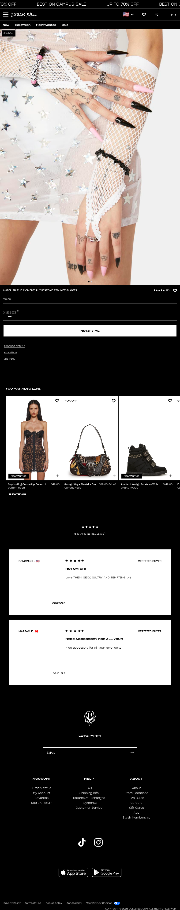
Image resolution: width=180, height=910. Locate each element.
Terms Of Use (33, 903)
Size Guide (136, 798)
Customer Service (89, 807)
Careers (136, 802)
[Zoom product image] (90, 157)
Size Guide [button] (10, 352)
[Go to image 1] (89, 281)
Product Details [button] (14, 346)
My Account (41, 793)
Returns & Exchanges (89, 798)
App (136, 812)
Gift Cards (136, 807)
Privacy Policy (12, 903)
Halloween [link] (22, 24)
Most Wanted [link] (46, 24)
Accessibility (74, 903)
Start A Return (41, 802)
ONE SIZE (9, 312)
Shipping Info (89, 793)
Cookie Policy (54, 903)
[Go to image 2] (91, 281)
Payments (89, 802)
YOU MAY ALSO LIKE (23, 388)
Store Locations (136, 793)
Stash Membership (136, 817)
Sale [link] (65, 24)
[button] (60, 4)
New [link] (6, 24)
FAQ (89, 788)
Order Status (41, 788)
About (136, 788)
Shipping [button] (9, 359)
